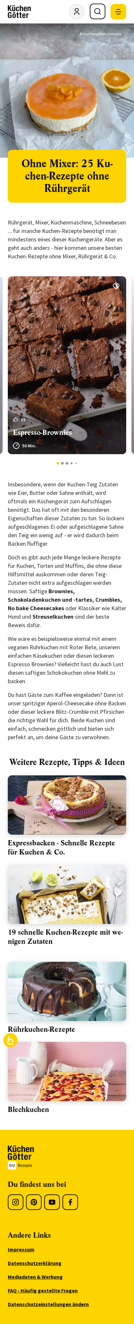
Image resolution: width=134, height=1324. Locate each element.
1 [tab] (58, 463)
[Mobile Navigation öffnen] (118, 12)
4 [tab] (71, 463)
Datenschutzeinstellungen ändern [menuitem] (48, 1304)
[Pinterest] (34, 1202)
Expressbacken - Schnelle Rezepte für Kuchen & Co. (61, 847)
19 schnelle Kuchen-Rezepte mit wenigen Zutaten (65, 937)
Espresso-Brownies (42, 432)
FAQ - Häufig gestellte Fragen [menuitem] (43, 1290)
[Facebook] (70, 1202)
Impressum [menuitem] (21, 1249)
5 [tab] (76, 463)
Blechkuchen (28, 1109)
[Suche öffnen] (97, 11)
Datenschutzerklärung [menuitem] (34, 1263)
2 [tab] (62, 463)
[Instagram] (15, 1202)
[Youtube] (52, 1202)
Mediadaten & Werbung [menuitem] (35, 1277)
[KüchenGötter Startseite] (19, 11)
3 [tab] (67, 463)
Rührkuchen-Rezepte (41, 1029)
